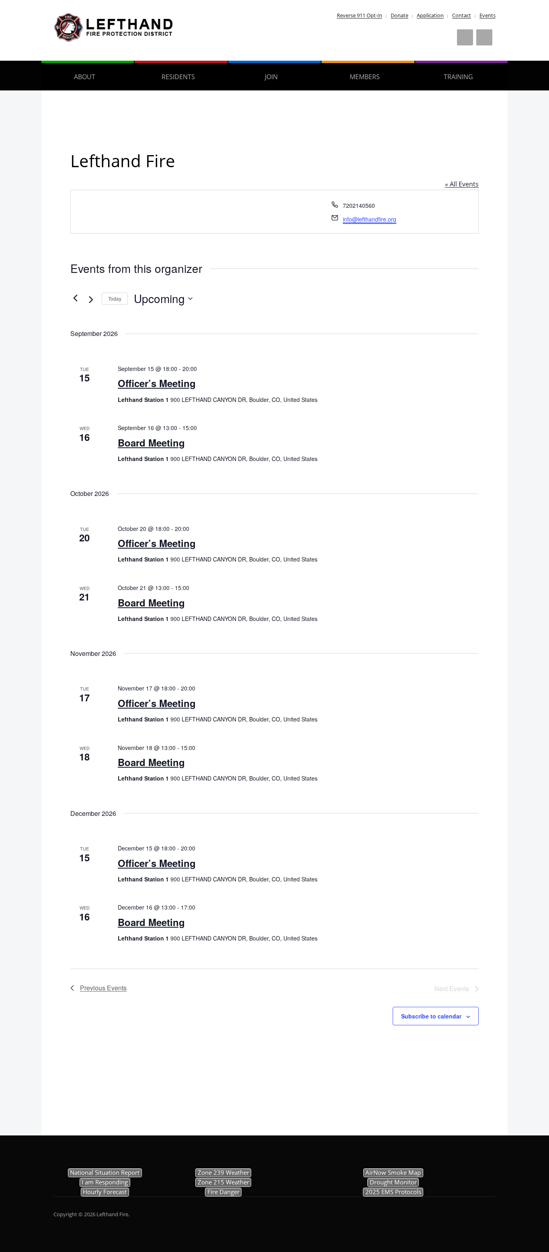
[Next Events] (91, 299)
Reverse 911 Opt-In (359, 15)
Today (114, 298)
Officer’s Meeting (157, 383)
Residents (178, 76)
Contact (461, 15)
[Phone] (484, 37)
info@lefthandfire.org (369, 219)
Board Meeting (151, 442)
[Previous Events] (75, 298)
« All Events (462, 184)
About (84, 76)
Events (487, 15)
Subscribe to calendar (431, 1016)
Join (271, 76)
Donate (399, 15)
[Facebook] (465, 37)
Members (365, 76)
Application (430, 15)
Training (458, 76)
